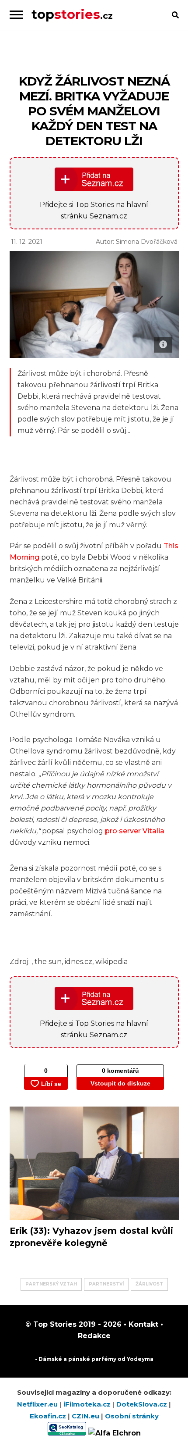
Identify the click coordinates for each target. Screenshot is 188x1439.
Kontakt (142, 1324)
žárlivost (149, 1284)
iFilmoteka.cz (87, 1404)
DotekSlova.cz (142, 1404)
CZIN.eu (86, 1416)
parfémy (103, 1359)
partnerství (106, 1284)
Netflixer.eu (38, 1404)
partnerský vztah (51, 1284)
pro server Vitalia (134, 831)
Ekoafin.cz (49, 1416)
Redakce (94, 1336)
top (72, 14)
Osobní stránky (132, 1416)
